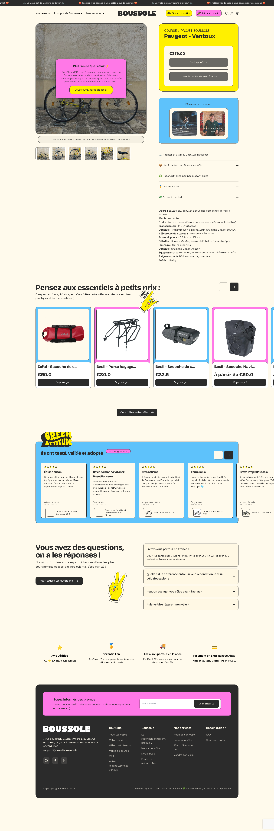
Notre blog (148, 754)
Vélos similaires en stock (91, 90)
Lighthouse (225, 789)
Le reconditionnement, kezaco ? (153, 739)
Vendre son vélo (184, 755)
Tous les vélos (118, 735)
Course (170, 30)
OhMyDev (211, 789)
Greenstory (196, 789)
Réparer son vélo (184, 735)
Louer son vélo (183, 740)
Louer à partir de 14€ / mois (199, 76)
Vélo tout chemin (120, 745)
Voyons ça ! (63, 382)
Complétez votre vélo (134, 412)
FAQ (208, 735)
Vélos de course (119, 751)
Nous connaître (150, 748)
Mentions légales (142, 789)
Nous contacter (215, 740)
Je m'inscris (206, 704)
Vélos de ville (118, 740)
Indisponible (198, 62)
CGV (157, 789)
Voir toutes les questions (56, 581)
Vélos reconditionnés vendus (118, 766)
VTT (111, 756)
